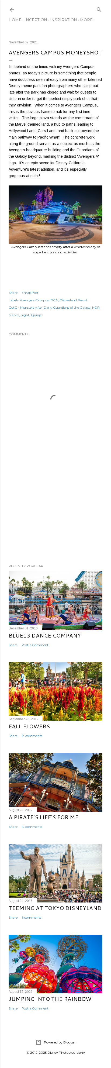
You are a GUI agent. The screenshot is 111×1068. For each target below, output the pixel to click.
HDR (96, 307)
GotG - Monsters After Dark (30, 307)
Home (15, 20)
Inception (36, 20)
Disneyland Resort (74, 300)
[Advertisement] (55, 512)
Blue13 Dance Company (45, 635)
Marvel (14, 315)
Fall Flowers (29, 726)
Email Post (30, 293)
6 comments (31, 917)
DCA (54, 300)
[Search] (99, 8)
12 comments (32, 827)
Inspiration (63, 20)
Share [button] (13, 293)
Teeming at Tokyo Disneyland (55, 908)
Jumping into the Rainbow (50, 998)
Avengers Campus (34, 300)
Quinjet (37, 315)
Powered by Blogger (60, 1042)
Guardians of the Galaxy (72, 307)
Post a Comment (35, 645)
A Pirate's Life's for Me (43, 817)
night (25, 315)
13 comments (32, 736)
